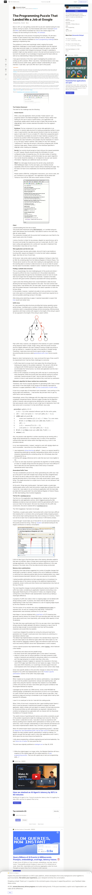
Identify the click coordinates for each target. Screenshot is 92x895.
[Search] (9, 2)
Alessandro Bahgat (20, 7)
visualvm (39, 523)
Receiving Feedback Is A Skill (72, 49)
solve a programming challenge (44, 39)
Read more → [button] (17, 802)
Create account (83, 1)
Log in (75, 1)
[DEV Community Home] (5, 2)
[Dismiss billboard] (89, 873)
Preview (24, 820)
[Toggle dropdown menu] (59, 761)
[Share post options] (6, 79)
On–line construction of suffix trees (46, 387)
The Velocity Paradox (73, 39)
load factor (40, 614)
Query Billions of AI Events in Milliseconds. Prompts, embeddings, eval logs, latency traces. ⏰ (36, 858)
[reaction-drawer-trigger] (5, 60)
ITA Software (41, 32)
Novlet (55, 28)
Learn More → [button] (70, 92)
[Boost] (6, 74)
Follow (76, 11)
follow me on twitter (21, 741)
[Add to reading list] (6, 70)
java (27, 23)
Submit (18, 820)
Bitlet (16, 30)
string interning (29, 450)
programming (16, 23)
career (23, 23)
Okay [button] (10, 892)
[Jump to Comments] (6, 65)
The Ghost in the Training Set (73, 44)
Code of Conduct (32, 824)
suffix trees (41, 353)
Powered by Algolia (45, 1)
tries (14, 300)
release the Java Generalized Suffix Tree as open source (31, 730)
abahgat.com (35, 8)
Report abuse (40, 824)
